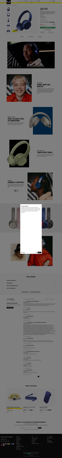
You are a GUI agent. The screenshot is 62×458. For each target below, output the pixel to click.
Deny (36, 252)
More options (23, 252)
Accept (39, 252)
